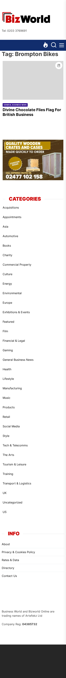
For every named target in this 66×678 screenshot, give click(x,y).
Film (5, 331)
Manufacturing (12, 388)
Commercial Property (17, 264)
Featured (8, 321)
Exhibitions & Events (16, 312)
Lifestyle (8, 378)
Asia (5, 226)
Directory (8, 568)
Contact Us (9, 576)
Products (9, 407)
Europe (7, 302)
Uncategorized (12, 502)
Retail (6, 417)
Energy (7, 283)
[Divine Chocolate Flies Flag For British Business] (33, 80)
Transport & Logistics (17, 483)
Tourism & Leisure (14, 464)
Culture (7, 274)
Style (6, 436)
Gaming (8, 350)
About (6, 544)
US (5, 512)
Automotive (10, 236)
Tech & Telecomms (15, 445)
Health (7, 369)
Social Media (11, 426)
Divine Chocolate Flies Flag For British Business (32, 112)
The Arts (8, 455)
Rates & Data (10, 560)
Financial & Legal (14, 340)
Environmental (12, 293)
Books (7, 245)
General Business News (15, 105)
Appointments (12, 217)
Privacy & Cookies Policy (18, 552)
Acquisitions (11, 207)
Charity (7, 255)
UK (5, 493)
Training (8, 474)
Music (6, 398)
